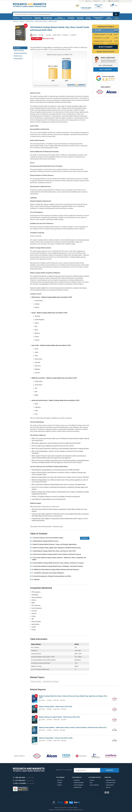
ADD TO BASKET (106, 47)
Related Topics (18, 56)
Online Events (110, 785)
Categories (77, 780)
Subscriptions (78, 787)
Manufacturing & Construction (47, 18)
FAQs (91, 782)
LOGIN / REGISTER (115, 1)
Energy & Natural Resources (59, 18)
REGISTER (109, 770)
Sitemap (57, 807)
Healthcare (16, 18)
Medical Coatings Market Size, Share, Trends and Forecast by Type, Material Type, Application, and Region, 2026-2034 (73, 696)
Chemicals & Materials (37, 18)
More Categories (109, 18)
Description (17, 48)
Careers (59, 782)
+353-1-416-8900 (98, 5)
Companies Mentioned (20, 53)
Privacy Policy (63, 807)
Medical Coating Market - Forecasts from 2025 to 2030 (55, 738)
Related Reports (18, 58)
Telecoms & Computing (80, 18)
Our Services (116, 18)
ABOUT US (87, 1)
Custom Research (78, 785)
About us (59, 780)
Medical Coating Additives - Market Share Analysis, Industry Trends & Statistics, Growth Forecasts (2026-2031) (73, 727)
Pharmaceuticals (27, 18)
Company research (79, 782)
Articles (108, 787)
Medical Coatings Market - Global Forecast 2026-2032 (55, 706)
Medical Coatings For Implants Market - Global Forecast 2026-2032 (59, 717)
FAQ (104, 1)
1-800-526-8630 (85, 8)
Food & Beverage (88, 18)
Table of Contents (19, 50)
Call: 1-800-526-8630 (105, 65)
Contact (92, 780)
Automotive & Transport (71, 18)
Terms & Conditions (73, 807)
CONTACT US (97, 1)
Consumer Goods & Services (98, 18)
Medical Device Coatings (50, 681)
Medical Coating (36, 681)
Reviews (59, 785)
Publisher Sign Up (111, 780)
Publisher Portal (110, 782)
